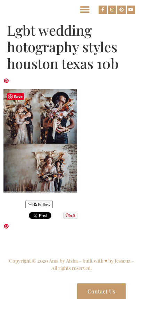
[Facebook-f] (103, 10)
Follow (43, 204)
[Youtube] (131, 10)
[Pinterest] (121, 10)
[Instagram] (112, 10)
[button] (84, 9)
